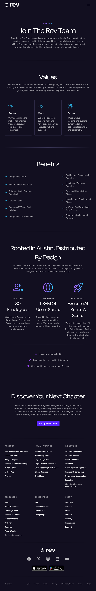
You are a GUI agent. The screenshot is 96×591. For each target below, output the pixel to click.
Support (68, 527)
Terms (45, 584)
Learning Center (11, 511)
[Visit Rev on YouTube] (67, 559)
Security (68, 519)
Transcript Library (12, 515)
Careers (68, 507)
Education (69, 480)
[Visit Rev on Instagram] (48, 559)
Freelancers (70, 523)
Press (67, 511)
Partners (68, 515)
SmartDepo (39, 476)
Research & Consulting (74, 472)
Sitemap (80, 584)
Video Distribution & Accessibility (73, 485)
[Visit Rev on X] (38, 559)
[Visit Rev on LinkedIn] (57, 559)
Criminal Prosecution (73, 451)
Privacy (54, 584)
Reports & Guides (12, 507)
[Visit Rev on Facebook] (29, 559)
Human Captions (42, 456)
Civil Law (69, 464)
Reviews (8, 527)
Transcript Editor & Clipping (16, 464)
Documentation (42, 507)
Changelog (40, 515)
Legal (28, 584)
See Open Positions (48, 423)
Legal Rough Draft (42, 460)
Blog (6, 502)
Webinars (9, 523)
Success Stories (11, 519)
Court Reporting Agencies (75, 468)
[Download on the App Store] (39, 568)
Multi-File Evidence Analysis (16, 451)
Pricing (8, 476)
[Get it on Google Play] (56, 568)
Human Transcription (43, 451)
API (37, 502)
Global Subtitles (41, 472)
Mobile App (9, 472)
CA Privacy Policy (67, 584)
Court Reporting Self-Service (46, 468)
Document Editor (11, 456)
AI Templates (10, 468)
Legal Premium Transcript (45, 464)
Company (69, 502)
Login (89, 584)
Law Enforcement (72, 460)
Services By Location (13, 535)
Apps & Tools (10, 531)
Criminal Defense (72, 456)
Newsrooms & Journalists (75, 476)
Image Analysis (11, 460)
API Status (40, 511)
